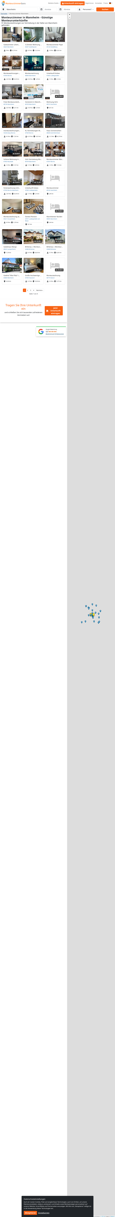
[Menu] (110, 3)
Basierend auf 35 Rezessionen (55, 334)
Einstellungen (43, 1213)
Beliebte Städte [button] (53, 3)
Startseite (4, 14)
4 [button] (33, 290)
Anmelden (98, 3)
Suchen (105, 9)
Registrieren (89, 3)
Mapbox (113, 1216)
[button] (39, 290)
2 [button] (27, 290)
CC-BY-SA (103, 1216)
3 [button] (30, 290)
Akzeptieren (30, 1213)
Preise (106, 3)
